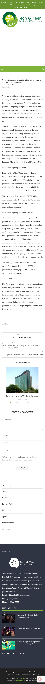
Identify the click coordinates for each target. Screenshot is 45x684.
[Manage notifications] (40, 679)
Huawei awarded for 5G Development (29, 628)
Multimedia (19, 5)
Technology (4, 2)
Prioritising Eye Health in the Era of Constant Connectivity (28, 616)
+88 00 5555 (14, 602)
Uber (5, 323)
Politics (33, 2)
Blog (33, 5)
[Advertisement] (22, 49)
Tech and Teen (11, 85)
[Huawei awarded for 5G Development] (8, 631)
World (12, 5)
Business (40, 2)
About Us (6, 529)
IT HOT (27, 5)
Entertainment (19, 2)
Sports (27, 2)
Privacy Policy (8, 504)
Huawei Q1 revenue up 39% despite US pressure (22, 396)
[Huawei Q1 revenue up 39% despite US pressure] (22, 380)
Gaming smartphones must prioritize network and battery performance (28, 643)
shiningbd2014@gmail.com (19, 595)
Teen (11, 2)
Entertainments (8, 523)
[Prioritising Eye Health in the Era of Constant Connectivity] (8, 618)
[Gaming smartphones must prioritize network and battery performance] (8, 645)
